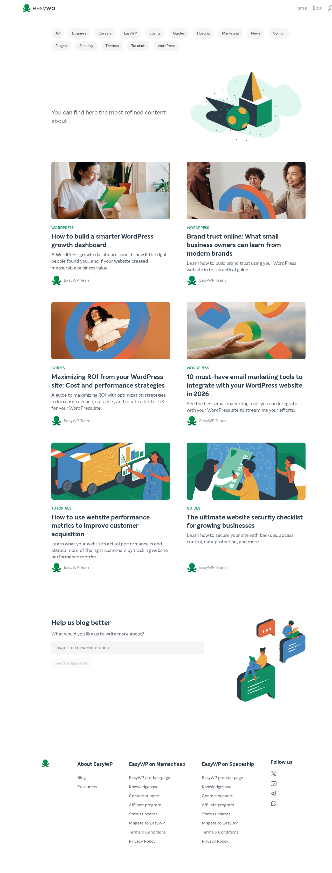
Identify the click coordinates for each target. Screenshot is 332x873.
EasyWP (130, 33)
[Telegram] (274, 793)
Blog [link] (317, 8)
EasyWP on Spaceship (228, 764)
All (57, 33)
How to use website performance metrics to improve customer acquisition (100, 526)
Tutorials (138, 45)
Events (155, 33)
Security (86, 45)
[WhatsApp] (274, 803)
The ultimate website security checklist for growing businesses (245, 521)
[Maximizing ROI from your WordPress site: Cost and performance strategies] (110, 330)
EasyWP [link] (40, 8)
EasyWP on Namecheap (157, 764)
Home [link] (300, 8)
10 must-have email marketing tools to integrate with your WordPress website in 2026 (244, 385)
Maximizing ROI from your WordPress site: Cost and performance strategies (108, 381)
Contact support (144, 795)
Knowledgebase (143, 786)
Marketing (230, 33)
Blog (81, 777)
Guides (179, 33)
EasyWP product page (149, 777)
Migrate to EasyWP (147, 823)
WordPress (166, 45)
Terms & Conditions (147, 832)
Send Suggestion (71, 663)
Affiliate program (145, 805)
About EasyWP (95, 764)
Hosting (203, 33)
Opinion (279, 33)
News (255, 33)
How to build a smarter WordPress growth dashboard (102, 240)
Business (79, 33)
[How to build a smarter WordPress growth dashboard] (110, 190)
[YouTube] (274, 784)
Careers (105, 33)
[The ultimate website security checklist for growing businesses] (246, 471)
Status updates (143, 814)
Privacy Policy (142, 841)
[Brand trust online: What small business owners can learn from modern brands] (246, 190)
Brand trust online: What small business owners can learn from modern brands (234, 245)
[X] (274, 774)
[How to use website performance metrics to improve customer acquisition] (110, 471)
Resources (87, 786)
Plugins (61, 45)
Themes (112, 45)
